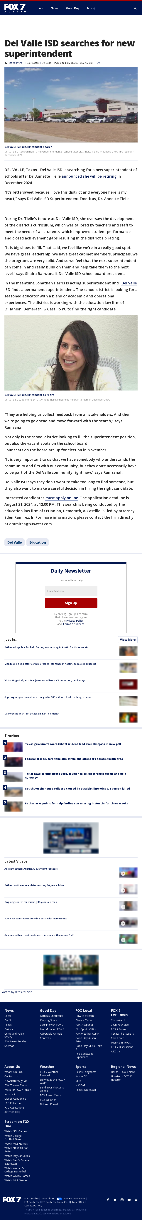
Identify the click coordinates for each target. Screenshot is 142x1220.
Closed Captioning (15, 1098)
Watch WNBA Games (17, 1176)
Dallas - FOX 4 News (123, 1072)
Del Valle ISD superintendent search (28, 147)
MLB (78, 1081)
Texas (8, 1024)
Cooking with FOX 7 (51, 1024)
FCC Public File (13, 1103)
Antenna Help (12, 1112)
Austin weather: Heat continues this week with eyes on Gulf (39, 935)
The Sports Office (86, 1029)
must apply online (61, 497)
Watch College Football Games (13, 1137)
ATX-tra (115, 1051)
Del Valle (46, 62)
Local (7, 1016)
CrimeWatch (118, 1020)
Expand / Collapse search (135, 8)
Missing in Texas (121, 1042)
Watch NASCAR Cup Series (16, 1149)
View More (128, 640)
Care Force (117, 1038)
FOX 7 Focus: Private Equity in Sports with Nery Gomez (35, 918)
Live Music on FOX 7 (52, 1029)
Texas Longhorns (85, 1072)
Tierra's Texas (83, 1020)
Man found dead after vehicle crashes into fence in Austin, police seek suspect (50, 663)
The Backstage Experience (84, 1055)
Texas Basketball (85, 1089)
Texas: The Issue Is (122, 1033)
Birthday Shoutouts (51, 1016)
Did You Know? (49, 1104)
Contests (45, 1038)
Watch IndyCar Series (17, 1156)
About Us (12, 1066)
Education (37, 542)
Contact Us (11, 1076)
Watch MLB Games (16, 1143)
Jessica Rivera (15, 62)
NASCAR (80, 1085)
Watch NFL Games (15, 1131)
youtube (129, 1200)
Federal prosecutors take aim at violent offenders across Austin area (74, 759)
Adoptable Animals (51, 1033)
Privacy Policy (75, 620)
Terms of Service (73, 624)
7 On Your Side (120, 1024)
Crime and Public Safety (14, 1035)
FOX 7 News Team (15, 1085)
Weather (47, 1066)
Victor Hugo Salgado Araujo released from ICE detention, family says (44, 680)
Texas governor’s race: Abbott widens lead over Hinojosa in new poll (73, 744)
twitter (115, 1200)
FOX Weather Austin (87, 1033)
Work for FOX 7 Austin (17, 1089)
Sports (80, 1066)
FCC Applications (14, 1107)
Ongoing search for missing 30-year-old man (30, 902)
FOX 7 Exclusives (119, 1012)
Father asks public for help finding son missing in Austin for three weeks (46, 647)
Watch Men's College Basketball (17, 1162)
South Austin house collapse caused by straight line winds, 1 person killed (77, 788)
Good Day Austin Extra (85, 1039)
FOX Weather (48, 1099)
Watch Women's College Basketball (15, 1169)
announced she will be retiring (89, 176)
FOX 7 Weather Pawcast (49, 1073)
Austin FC (81, 1076)
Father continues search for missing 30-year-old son (34, 885)
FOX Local (83, 1010)
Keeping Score (48, 1020)
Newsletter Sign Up (15, 1081)
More (90, 8)
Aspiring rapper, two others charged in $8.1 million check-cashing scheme (47, 697)
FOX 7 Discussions (122, 1047)
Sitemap (9, 1046)
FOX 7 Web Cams (50, 1095)
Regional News (123, 1066)
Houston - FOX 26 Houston (121, 1078)
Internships (11, 1094)
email (136, 1200)
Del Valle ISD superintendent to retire (29, 395)
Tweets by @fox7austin (16, 992)
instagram (122, 1200)
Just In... (11, 639)
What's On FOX (13, 1072)
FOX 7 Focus (118, 1029)
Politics (8, 1029)
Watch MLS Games (15, 1180)
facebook (108, 1200)
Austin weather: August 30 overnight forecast (31, 868)
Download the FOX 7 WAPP (52, 1081)
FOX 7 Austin (32, 62)
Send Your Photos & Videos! (52, 1089)
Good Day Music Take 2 (88, 1047)
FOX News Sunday (15, 1041)
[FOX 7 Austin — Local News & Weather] (16, 8)
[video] (128, 872)
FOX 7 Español (84, 1024)
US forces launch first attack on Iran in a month (31, 713)
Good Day (48, 1010)
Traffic (8, 1020)
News (9, 1010)
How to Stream (84, 1016)
